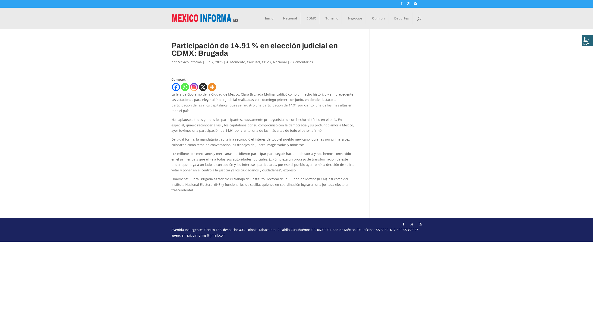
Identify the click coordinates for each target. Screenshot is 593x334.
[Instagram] (194, 87)
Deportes (401, 18)
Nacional (290, 18)
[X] (203, 87)
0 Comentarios (301, 62)
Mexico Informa (190, 62)
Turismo (331, 18)
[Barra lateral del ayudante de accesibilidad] (587, 40)
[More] (212, 87)
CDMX (311, 18)
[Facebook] (176, 87)
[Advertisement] (139, 274)
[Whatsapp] (185, 87)
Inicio (269, 18)
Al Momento (235, 62)
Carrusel (253, 62)
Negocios (355, 18)
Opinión (378, 18)
